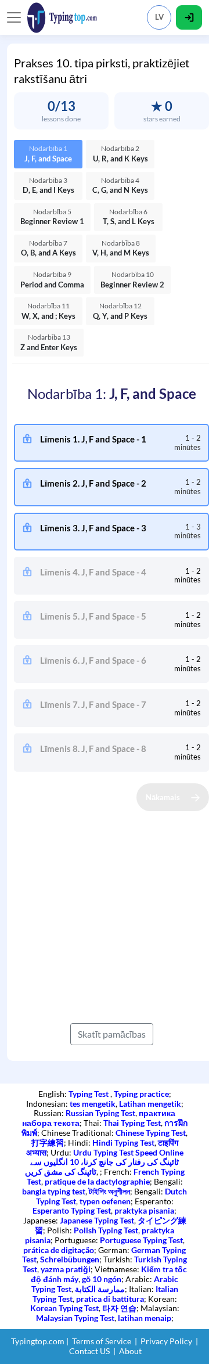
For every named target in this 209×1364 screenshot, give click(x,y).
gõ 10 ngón (101, 1279)
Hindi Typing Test (123, 1142)
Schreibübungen (69, 1259)
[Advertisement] (104, 915)
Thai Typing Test (132, 1123)
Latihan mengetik (150, 1104)
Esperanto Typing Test (72, 1210)
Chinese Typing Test (151, 1133)
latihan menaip (144, 1318)
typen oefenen (105, 1201)
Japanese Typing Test (97, 1220)
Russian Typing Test (100, 1113)
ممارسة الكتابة (100, 1289)
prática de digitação (58, 1250)
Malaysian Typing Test (75, 1318)
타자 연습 (119, 1308)
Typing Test (89, 1094)
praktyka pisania (144, 1210)
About (130, 1351)
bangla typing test (53, 1191)
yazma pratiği (66, 1269)
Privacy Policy (166, 1341)
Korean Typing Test (64, 1308)
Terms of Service (101, 1341)
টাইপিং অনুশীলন (109, 1191)
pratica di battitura (110, 1299)
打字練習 (47, 1142)
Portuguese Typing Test (141, 1240)
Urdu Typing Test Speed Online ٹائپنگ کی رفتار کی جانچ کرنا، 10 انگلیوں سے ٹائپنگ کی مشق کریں (104, 1162)
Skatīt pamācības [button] (112, 1033)
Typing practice (141, 1094)
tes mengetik (93, 1104)
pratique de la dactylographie (97, 1181)
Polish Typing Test (106, 1230)
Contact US (89, 1351)
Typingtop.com (37, 1341)
